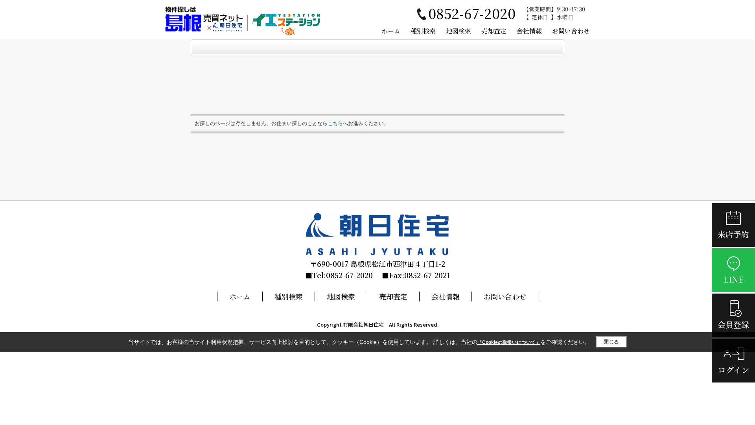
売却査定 (493, 30)
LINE (734, 279)
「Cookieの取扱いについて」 (508, 342)
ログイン (733, 369)
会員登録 (733, 324)
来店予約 (733, 234)
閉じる (611, 342)
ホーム (390, 30)
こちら (335, 123)
